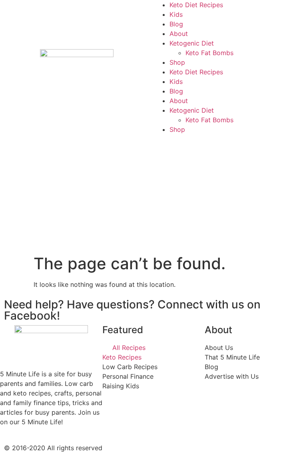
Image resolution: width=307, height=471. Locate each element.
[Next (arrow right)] (293, 236)
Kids (176, 81)
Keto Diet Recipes (196, 72)
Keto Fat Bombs (209, 53)
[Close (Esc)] (298, 9)
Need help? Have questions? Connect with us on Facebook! (132, 310)
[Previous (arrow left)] (14, 236)
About (178, 34)
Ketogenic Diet (191, 43)
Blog (176, 24)
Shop (177, 62)
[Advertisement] (153, 194)
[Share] (280, 9)
